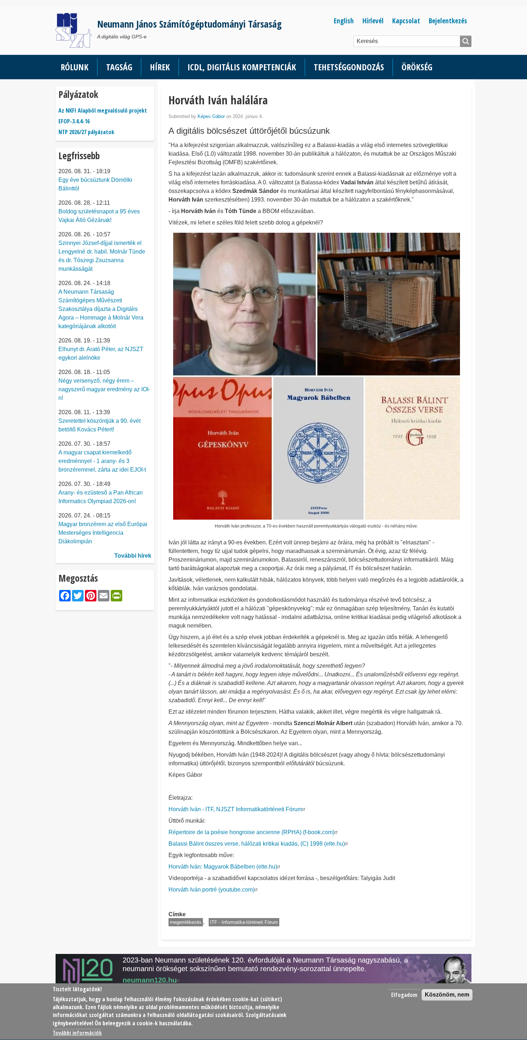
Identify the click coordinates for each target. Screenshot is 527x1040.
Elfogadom (404, 995)
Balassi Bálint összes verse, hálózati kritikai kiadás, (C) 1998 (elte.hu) (256, 844)
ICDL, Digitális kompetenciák (241, 67)
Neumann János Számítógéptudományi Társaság (189, 23)
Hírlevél (373, 20)
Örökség (417, 67)
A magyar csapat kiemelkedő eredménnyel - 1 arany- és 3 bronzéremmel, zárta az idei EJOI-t (102, 461)
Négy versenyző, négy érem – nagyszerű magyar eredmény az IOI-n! (104, 389)
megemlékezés (185, 922)
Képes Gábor (211, 116)
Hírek (160, 67)
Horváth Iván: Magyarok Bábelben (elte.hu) (222, 867)
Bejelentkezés (448, 20)
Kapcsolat (406, 20)
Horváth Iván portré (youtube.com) (211, 890)
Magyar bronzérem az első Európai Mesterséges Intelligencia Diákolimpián (102, 532)
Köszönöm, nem (447, 995)
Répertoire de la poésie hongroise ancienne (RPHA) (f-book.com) (251, 832)
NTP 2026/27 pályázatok (86, 132)
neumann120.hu (150, 980)
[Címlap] (76, 30)
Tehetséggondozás (349, 67)
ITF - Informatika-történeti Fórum (244, 922)
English (344, 20)
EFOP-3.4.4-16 (74, 121)
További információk (77, 1033)
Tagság (119, 67)
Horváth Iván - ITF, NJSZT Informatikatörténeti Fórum (235, 809)
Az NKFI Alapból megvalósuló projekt (102, 110)
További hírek (132, 556)
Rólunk (75, 67)
